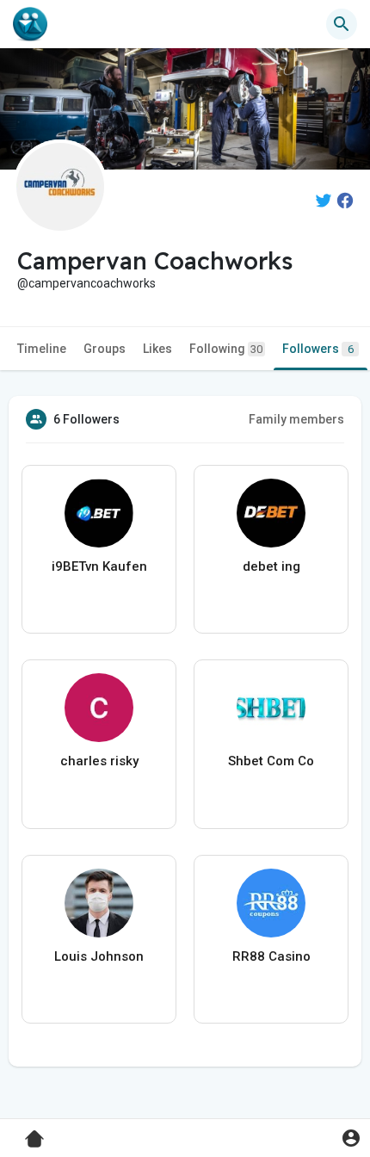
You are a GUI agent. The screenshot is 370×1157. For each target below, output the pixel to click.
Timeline (41, 349)
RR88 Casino (271, 956)
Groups (104, 349)
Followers (318, 349)
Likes (157, 349)
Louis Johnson (99, 956)
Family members (296, 419)
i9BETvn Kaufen (99, 566)
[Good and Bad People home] (30, 24)
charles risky (99, 761)
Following (225, 349)
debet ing (271, 566)
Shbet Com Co (271, 761)
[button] (350, 1137)
